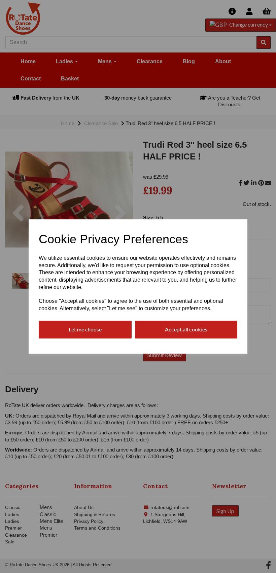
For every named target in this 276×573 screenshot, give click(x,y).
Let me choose (85, 329)
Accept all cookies (186, 329)
